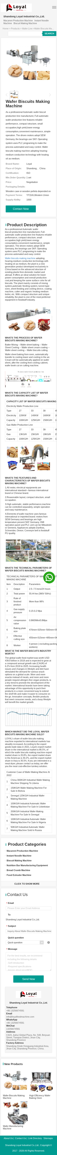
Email (10, 903)
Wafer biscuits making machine (20, 258)
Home (6, 28)
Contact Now (21, 208)
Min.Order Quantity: (16, 177)
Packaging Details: (15, 187)
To (9, 915)
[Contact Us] (49, 577)
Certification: (12, 173)
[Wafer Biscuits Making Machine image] (28, 64)
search (49, 33)
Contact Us (20, 1138)
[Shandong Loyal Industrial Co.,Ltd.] (16, 6)
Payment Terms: (14, 195)
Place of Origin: (14, 168)
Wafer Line (27, 28)
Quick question (16, 938)
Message (11, 949)
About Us (8, 1138)
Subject (11, 926)
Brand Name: (13, 164)
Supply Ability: (13, 200)
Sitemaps (48, 1138)
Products (15, 28)
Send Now (28, 979)
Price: (9, 182)
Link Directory (35, 1138)
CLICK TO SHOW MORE (27, 884)
